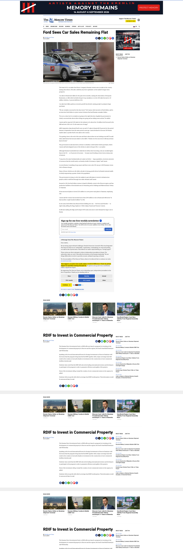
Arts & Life (81, 26)
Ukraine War (53, 26)
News (47, 26)
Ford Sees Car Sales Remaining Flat (75, 32)
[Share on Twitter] (99, 38)
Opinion (74, 26)
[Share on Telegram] (102, 38)
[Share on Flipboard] (110, 38)
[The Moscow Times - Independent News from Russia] (57, 20)
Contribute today (130, 21)
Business (67, 26)
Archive (95, 26)
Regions (61, 26)
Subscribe (108, 229)
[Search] (139, 26)
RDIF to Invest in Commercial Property (78, 335)
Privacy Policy (73, 232)
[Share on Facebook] (96, 38)
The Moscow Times (49, 37)
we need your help (66, 261)
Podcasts (88, 26)
